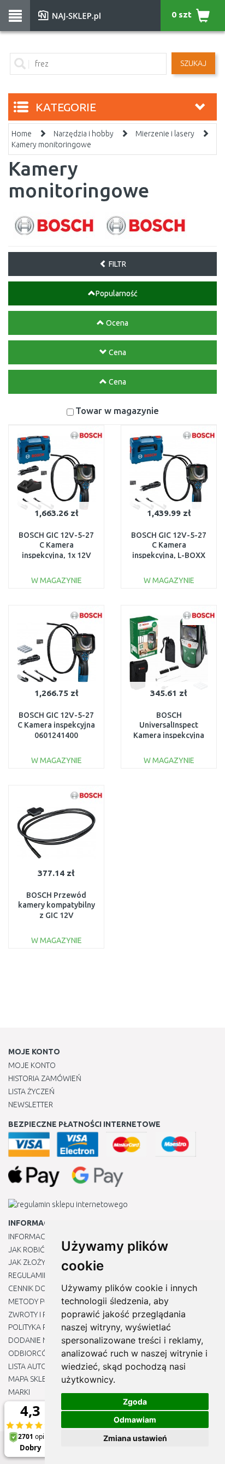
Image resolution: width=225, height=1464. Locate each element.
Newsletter (30, 1104)
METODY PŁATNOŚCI (43, 1301)
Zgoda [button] (135, 1401)
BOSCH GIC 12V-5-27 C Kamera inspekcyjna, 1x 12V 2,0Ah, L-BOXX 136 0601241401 (56, 555)
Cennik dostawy (38, 1288)
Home (21, 133)
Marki (19, 1392)
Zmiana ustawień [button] (135, 1438)
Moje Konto (32, 1065)
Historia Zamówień (44, 1078)
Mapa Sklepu (32, 1379)
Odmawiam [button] (135, 1419)
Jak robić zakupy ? (43, 1249)
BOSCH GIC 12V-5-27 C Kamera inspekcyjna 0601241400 (56, 725)
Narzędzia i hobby (84, 133)
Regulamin (28, 1275)
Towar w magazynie (117, 410)
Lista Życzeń (31, 1091)
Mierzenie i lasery (164, 133)
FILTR (116, 264)
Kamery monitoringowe (51, 144)
